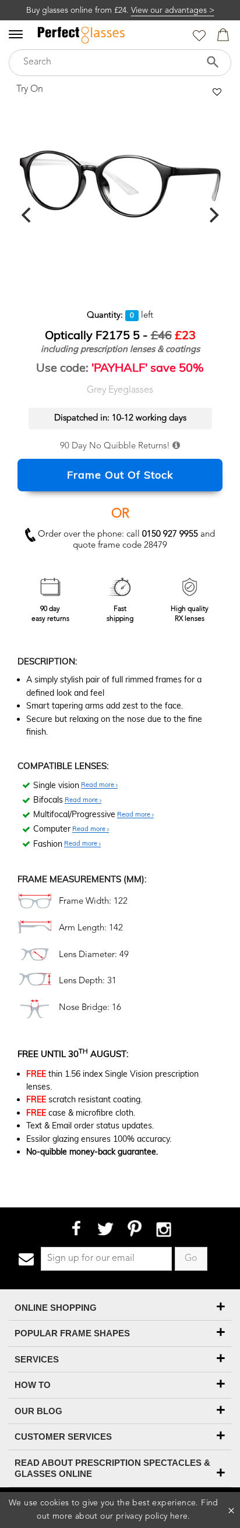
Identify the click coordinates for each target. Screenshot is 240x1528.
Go (191, 1258)
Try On (29, 89)
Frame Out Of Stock (120, 474)
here (179, 1516)
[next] (212, 215)
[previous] (27, 215)
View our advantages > (172, 10)
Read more (98, 785)
